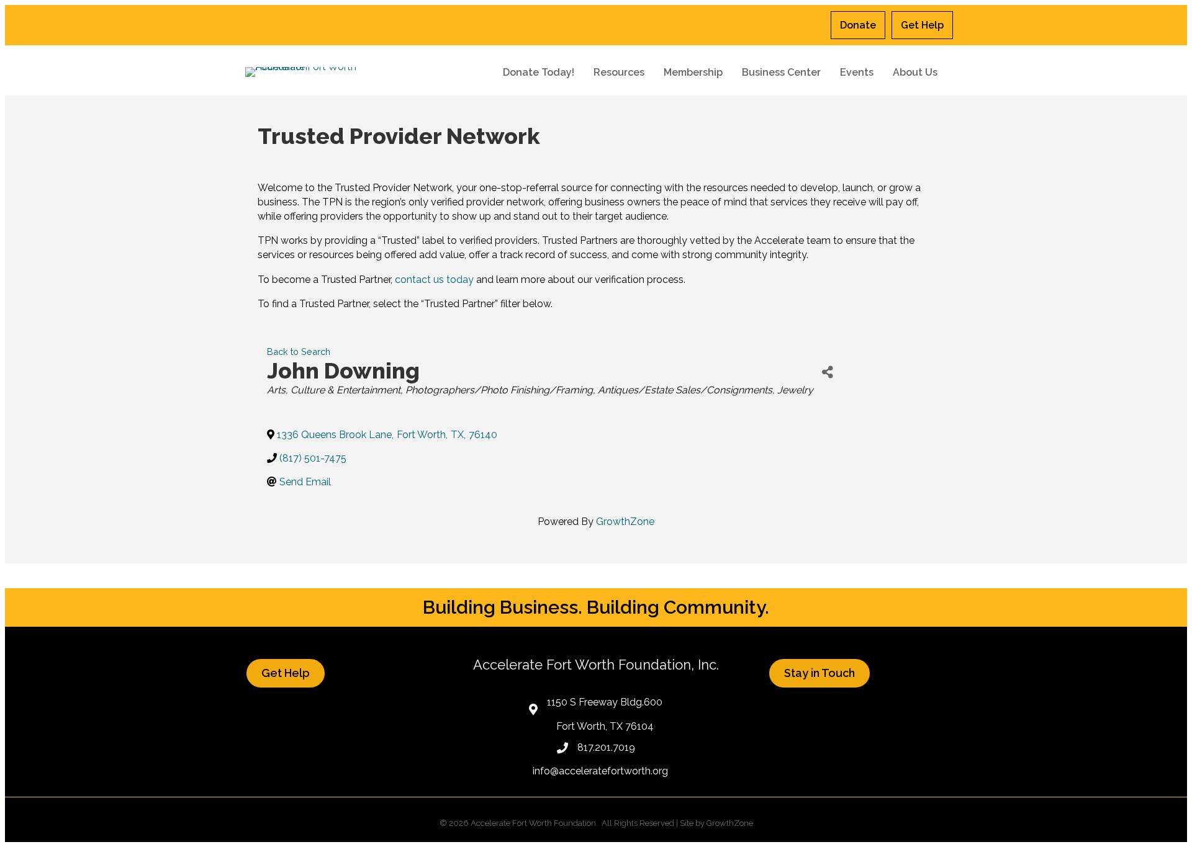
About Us (915, 72)
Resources (619, 72)
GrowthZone (625, 521)
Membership (693, 72)
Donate (858, 25)
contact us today (434, 279)
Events (857, 72)
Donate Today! (538, 72)
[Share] (827, 373)
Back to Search (298, 351)
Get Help (922, 25)
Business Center (781, 72)
